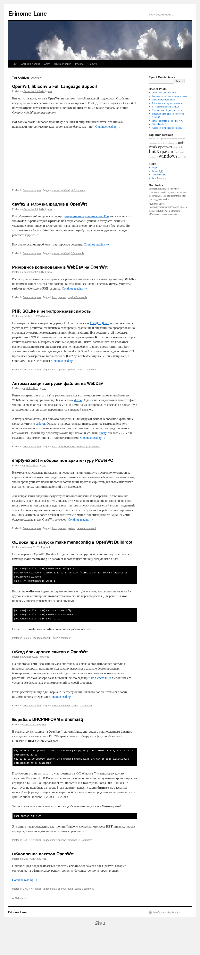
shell (180, 147)
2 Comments (77, 253)
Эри (14, 64)
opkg (70, 888)
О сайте (92, 64)
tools (184, 156)
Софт (47, 64)
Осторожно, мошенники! (164, 92)
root (50, 91)
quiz (158, 138)
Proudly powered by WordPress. (168, 912)
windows (72, 839)
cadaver (40, 423)
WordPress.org (159, 178)
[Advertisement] (74, 161)
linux (54, 297)
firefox (166, 142)
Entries (157, 170)
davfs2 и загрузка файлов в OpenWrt (49, 204)
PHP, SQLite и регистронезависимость (51, 311)
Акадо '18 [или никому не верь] (167, 127)
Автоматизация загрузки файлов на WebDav (57, 383)
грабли (65, 190)
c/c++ (160, 143)
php (70, 297)
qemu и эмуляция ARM (163, 99)
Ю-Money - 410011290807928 (164, 214)
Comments (159, 174)
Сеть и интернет (30, 64)
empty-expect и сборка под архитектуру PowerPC (62, 460)
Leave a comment (86, 369)
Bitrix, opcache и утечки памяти (167, 103)
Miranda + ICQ (159, 124)
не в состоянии (101, 678)
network (62, 446)
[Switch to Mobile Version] (100, 924)
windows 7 (153, 156)
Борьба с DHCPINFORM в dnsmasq (47, 719)
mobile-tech (179, 152)
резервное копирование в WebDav (86, 216)
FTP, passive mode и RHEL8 (165, 106)
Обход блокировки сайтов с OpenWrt (50, 651)
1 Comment (93, 446)
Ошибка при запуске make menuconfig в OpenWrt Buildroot (72, 542)
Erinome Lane (27, 13)
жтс (179, 156)
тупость (152, 138)
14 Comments (78, 190)
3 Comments (80, 297)
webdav (81, 446)
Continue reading (108, 126)
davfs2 (78, 400)
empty (102, 433)
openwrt (56, 190)
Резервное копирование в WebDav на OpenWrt (60, 267)
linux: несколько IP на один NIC (167, 120)
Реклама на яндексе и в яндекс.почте (170, 95)
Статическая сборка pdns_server (167, 110)
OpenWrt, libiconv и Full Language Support (54, 86)
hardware (173, 143)
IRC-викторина (62, 64)
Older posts (19, 898)
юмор (167, 138)
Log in (155, 167)
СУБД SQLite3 (99, 323)
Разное (79, 64)
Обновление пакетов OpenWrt (43, 854)
